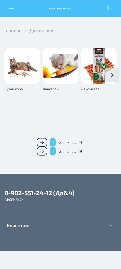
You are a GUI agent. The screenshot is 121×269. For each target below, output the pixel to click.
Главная (13, 30)
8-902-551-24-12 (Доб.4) (39, 192)
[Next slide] (112, 75)
